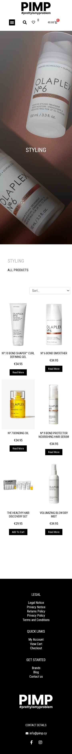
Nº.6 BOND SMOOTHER (54, 353)
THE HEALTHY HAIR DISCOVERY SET (18, 514)
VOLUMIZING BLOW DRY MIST (54, 514)
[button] (12, 22)
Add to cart (18, 532)
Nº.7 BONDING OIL (18, 433)
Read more (18, 372)
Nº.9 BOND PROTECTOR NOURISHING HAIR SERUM (54, 435)
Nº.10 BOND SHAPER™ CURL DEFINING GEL (18, 355)
